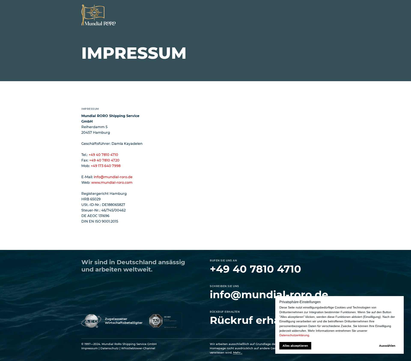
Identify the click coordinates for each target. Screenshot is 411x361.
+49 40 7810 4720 (104, 160)
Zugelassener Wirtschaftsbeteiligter (123, 321)
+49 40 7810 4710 (103, 155)
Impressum (89, 348)
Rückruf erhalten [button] (255, 320)
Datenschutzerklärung (294, 335)
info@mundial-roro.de (113, 177)
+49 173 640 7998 (106, 166)
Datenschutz (109, 348)
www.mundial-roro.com (112, 182)
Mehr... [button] (237, 352)
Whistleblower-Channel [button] (138, 348)
